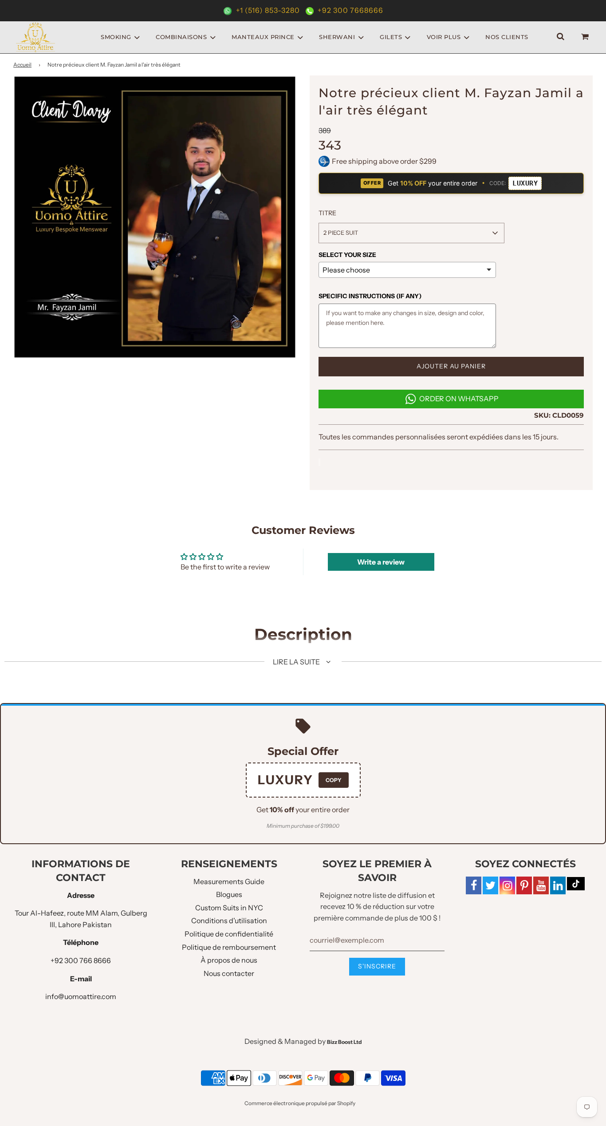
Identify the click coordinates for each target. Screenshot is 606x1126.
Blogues (229, 894)
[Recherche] (560, 37)
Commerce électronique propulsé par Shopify (299, 1103)
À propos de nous (229, 960)
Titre (327, 213)
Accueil (22, 64)
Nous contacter (229, 973)
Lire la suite (297, 661)
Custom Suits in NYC (229, 907)
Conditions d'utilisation (229, 920)
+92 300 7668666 (349, 10)
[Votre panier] (586, 37)
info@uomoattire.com (80, 996)
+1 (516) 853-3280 (268, 10)
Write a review (381, 561)
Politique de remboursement (229, 947)
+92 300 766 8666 (81, 960)
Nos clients (506, 36)
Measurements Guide (228, 881)
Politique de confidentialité (229, 933)
